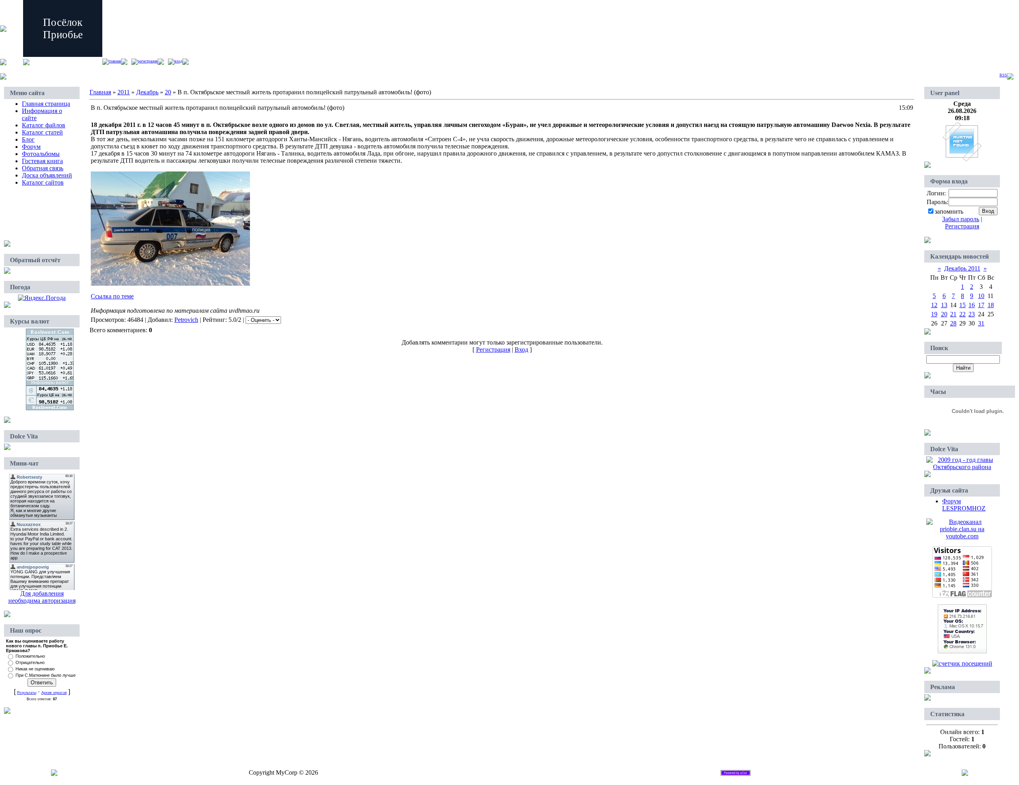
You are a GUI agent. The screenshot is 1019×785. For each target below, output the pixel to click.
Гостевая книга (42, 161)
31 (981, 323)
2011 (123, 92)
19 (934, 314)
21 (953, 314)
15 (962, 305)
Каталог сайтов (43, 182)
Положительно (30, 656)
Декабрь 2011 (962, 268)
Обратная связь (42, 168)
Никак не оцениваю (35, 668)
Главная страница (46, 103)
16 (971, 305)
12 (934, 305)
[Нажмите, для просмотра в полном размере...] (170, 283)
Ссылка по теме (112, 296)
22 (962, 314)
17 (981, 305)
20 (168, 92)
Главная (115, 61)
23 (971, 314)
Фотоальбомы (41, 153)
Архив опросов (54, 693)
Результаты (26, 693)
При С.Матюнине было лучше (46, 675)
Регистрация (148, 61)
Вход (178, 61)
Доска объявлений (47, 175)
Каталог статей (42, 132)
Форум (31, 146)
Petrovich (186, 319)
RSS (1003, 75)
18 (991, 305)
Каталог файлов (43, 125)
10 (981, 295)
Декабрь (147, 92)
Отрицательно (30, 662)
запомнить (949, 211)
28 (953, 323)
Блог (28, 139)
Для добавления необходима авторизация (42, 597)
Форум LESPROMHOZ (964, 505)
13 (944, 305)
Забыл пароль (960, 219)
